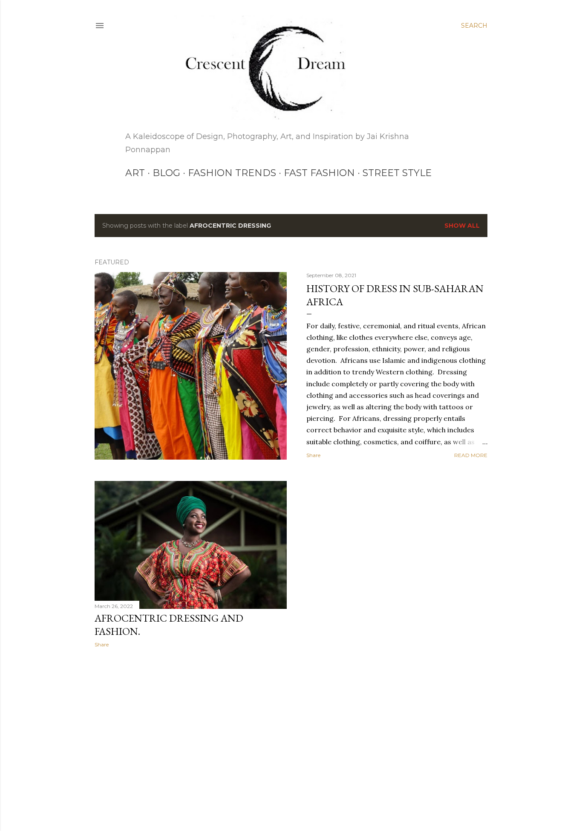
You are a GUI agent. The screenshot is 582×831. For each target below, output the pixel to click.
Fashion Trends (232, 173)
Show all (462, 225)
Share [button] (313, 455)
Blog (166, 173)
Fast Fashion (319, 173)
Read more (470, 455)
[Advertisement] (191, 728)
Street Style (397, 173)
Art (135, 173)
